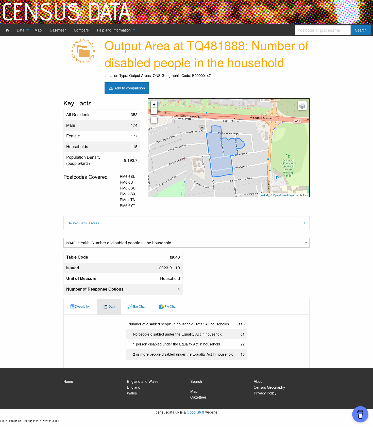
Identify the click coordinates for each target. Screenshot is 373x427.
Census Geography (269, 387)
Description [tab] (83, 306)
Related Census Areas (83, 223)
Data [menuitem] (20, 30)
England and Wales (142, 381)
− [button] (154, 111)
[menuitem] (7, 30)
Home (68, 381)
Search (196, 381)
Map (193, 391)
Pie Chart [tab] (170, 306)
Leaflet (264, 195)
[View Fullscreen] (154, 120)
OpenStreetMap (283, 195)
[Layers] (302, 105)
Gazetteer (198, 397)
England (133, 387)
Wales (132, 393)
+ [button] (154, 104)
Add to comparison (129, 87)
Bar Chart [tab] (139, 306)
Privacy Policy (265, 393)
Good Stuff (195, 412)
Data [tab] (111, 306)
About (258, 381)
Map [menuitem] (38, 30)
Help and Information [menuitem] (114, 30)
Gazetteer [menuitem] (58, 30)
